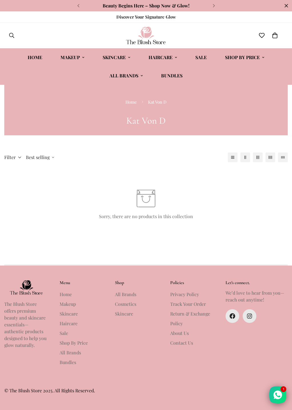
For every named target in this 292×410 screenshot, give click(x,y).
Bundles (171, 76)
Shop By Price (242, 57)
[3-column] (258, 157)
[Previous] (78, 5)
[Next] (213, 5)
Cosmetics (125, 304)
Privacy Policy (184, 294)
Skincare (114, 57)
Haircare (161, 57)
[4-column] (270, 157)
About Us (179, 333)
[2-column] (245, 157)
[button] (274, 35)
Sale (201, 57)
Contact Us (181, 343)
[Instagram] (249, 316)
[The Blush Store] (146, 35)
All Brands (124, 76)
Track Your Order (188, 304)
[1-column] (233, 157)
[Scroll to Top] (280, 378)
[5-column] (283, 157)
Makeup (70, 57)
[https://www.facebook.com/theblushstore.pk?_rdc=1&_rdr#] (232, 316)
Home (35, 57)
